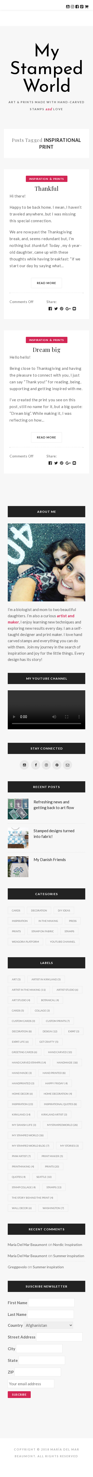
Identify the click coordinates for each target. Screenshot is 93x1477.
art (16, 979)
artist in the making (29, 989)
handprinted (23, 1083)
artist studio (67, 989)
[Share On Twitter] (56, 309)
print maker (52, 1156)
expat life (20, 1041)
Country (15, 1325)
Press (72, 920)
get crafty (49, 1041)
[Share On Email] (74, 309)
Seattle (44, 1176)
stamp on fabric (43, 931)
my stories (69, 1145)
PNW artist (21, 1156)
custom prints (58, 1020)
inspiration (22, 1104)
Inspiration (38, 178)
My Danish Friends (50, 859)
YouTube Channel (62, 941)
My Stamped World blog (30, 1145)
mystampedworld (62, 1124)
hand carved (60, 1052)
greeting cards (24, 1052)
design (50, 1031)
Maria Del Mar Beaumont (27, 1244)
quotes (19, 1176)
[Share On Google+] (68, 309)
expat (73, 1031)
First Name (17, 1302)
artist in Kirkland (46, 979)
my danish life (24, 1124)
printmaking (23, 1166)
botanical (50, 1000)
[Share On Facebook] (50, 309)
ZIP (11, 1372)
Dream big (47, 349)
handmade (67, 1062)
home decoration (58, 1093)
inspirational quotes (60, 1104)
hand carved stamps (29, 1062)
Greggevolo (17, 1267)
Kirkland (21, 1114)
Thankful (46, 188)
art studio (21, 1000)
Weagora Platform (25, 941)
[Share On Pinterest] (62, 309)
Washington (53, 1208)
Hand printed (54, 1072)
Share (52, 302)
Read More (46, 283)
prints (52, 1166)
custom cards (23, 1020)
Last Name (17, 1314)
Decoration (39, 910)
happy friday (56, 1083)
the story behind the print (32, 1197)
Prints (58, 178)
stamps (54, 1187)
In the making (48, 920)
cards (18, 1010)
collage (42, 1010)
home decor (22, 1093)
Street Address (21, 1337)
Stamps (69, 931)
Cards (16, 910)
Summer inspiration (68, 1255)
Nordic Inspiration (67, 1244)
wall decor (22, 1208)
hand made (22, 1072)
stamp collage (24, 1187)
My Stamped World (46, 69)
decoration (22, 1031)
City (11, 1348)
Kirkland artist (54, 1114)
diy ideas (64, 910)
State (13, 1360)
